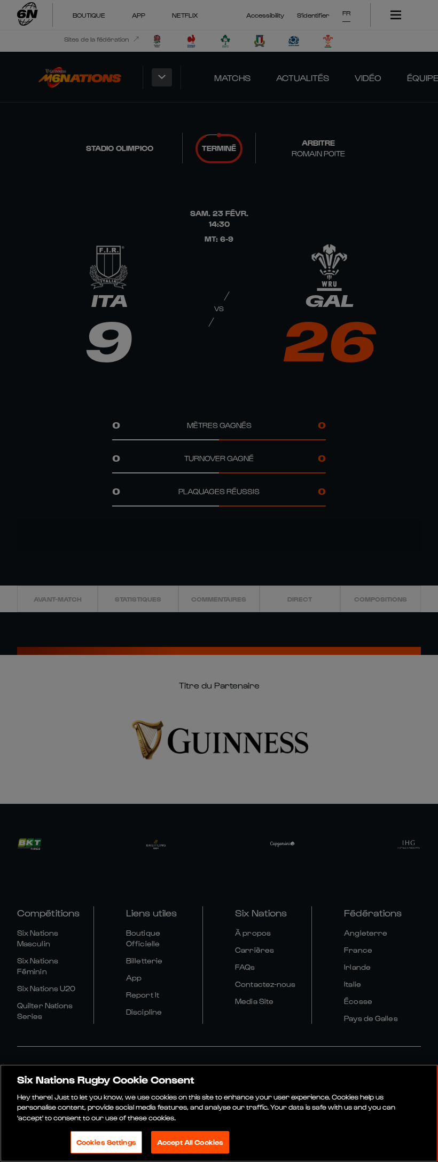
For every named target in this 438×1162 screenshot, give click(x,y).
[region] (219, 1113)
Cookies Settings (106, 1142)
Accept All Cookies (190, 1142)
